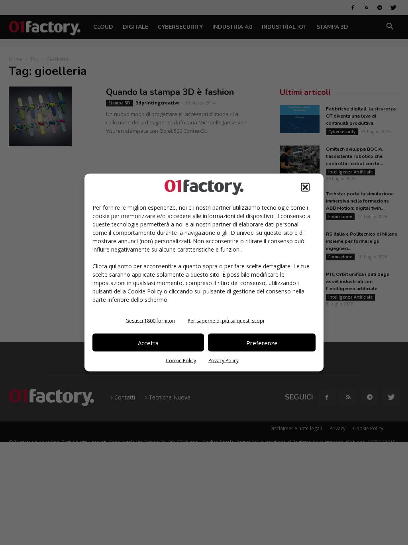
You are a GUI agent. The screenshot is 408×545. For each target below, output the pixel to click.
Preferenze (262, 342)
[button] (305, 187)
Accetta (148, 342)
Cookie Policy (181, 360)
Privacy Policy (223, 360)
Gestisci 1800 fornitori (150, 320)
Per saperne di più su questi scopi (226, 320)
